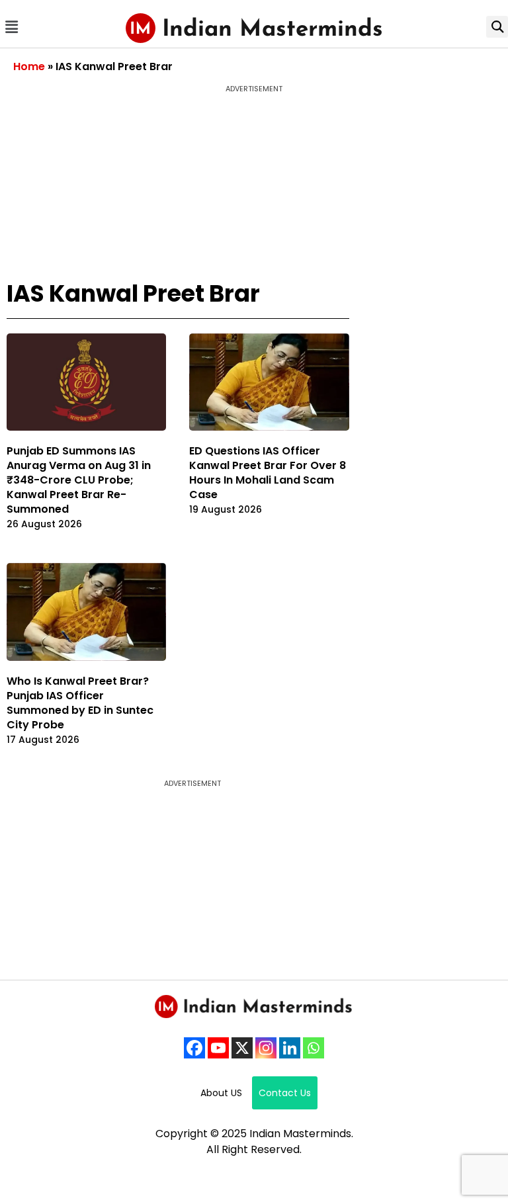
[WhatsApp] (313, 1047)
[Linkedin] (289, 1047)
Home (29, 66)
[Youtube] (218, 1047)
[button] (11, 27)
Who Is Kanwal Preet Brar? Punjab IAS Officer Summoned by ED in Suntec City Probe (80, 702)
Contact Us (285, 1092)
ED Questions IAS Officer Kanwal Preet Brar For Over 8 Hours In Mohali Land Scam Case (267, 472)
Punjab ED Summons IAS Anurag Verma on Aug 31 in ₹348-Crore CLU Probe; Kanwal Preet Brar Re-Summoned (79, 480)
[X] (242, 1047)
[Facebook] (194, 1047)
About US (221, 1092)
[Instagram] (265, 1047)
